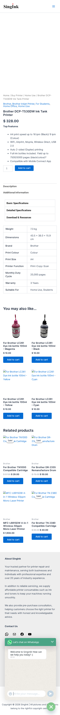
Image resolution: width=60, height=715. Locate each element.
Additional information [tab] (16, 192)
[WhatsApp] (7, 635)
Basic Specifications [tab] (17, 203)
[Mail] (14, 635)
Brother (7, 103)
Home (6, 95)
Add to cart (24, 168)
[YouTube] (30, 635)
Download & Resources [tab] (19, 217)
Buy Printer (17, 95)
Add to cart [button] (13, 359)
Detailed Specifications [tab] (19, 210)
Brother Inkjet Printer (23, 103)
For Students (43, 103)
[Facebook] (22, 635)
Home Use (30, 95)
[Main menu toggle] (53, 6)
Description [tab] (10, 186)
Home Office (10, 106)
